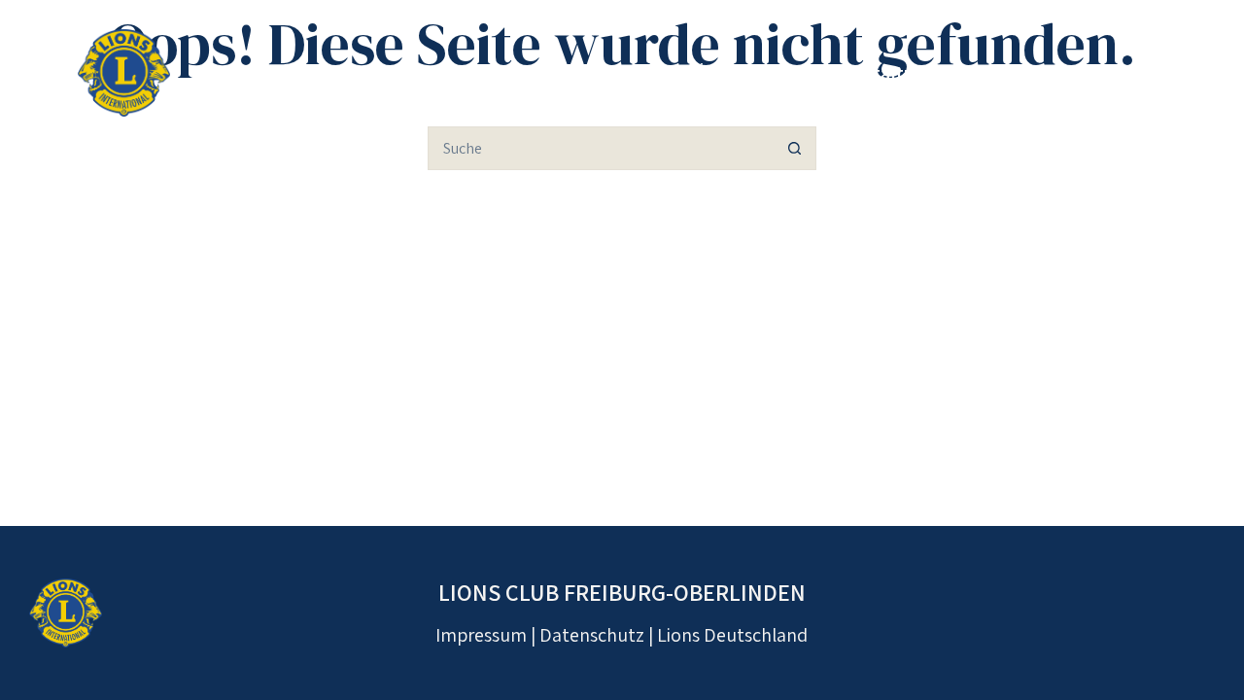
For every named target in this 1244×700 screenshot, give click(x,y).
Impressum (481, 635)
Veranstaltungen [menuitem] (886, 73)
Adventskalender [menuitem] (1072, 73)
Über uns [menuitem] (734, 73)
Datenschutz (591, 635)
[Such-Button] (794, 148)
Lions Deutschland (732, 635)
